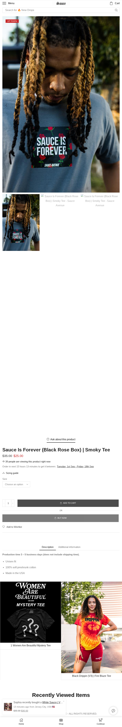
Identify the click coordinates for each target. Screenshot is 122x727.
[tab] (47, 547)
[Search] (116, 10)
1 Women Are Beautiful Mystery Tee (31, 645)
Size (4, 479)
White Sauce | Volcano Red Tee (55, 702)
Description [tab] (48, 547)
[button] (8, 3)
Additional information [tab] (69, 547)
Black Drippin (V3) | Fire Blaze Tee (91, 676)
